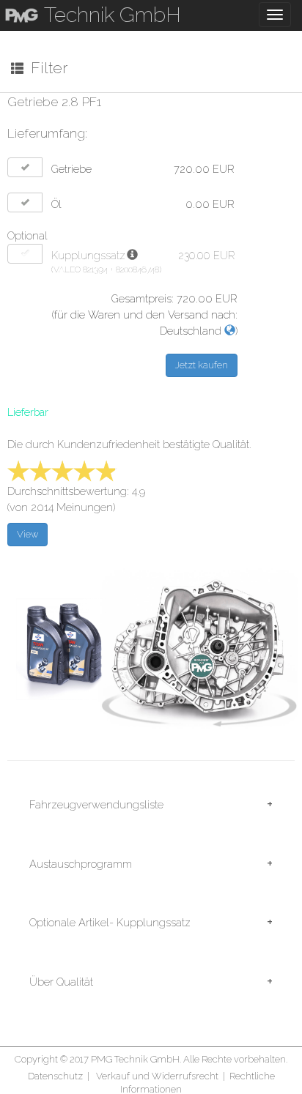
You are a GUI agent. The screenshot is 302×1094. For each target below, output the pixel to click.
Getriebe (71, 169)
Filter (45, 68)
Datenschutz (55, 1076)
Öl (56, 204)
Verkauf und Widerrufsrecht (157, 1076)
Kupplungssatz (88, 255)
